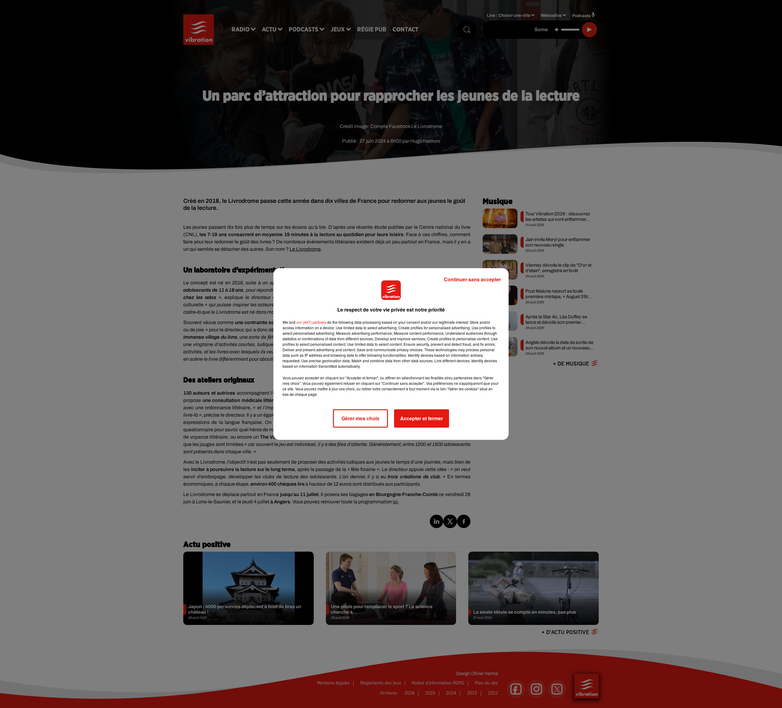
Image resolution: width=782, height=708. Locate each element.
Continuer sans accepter (472, 279)
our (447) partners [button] (311, 322)
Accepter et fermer (421, 418)
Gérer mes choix (360, 418)
